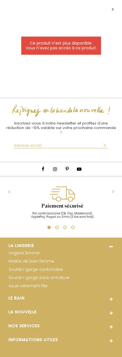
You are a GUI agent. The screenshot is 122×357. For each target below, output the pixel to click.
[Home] (61, 7)
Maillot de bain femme (31, 261)
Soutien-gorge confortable (36, 269)
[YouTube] (79, 169)
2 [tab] (57, 228)
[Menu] (10, 7)
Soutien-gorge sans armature (39, 277)
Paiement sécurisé (62, 206)
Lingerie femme (24, 253)
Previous (9, 192)
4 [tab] (73, 228)
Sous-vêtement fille (28, 286)
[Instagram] (55, 169)
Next (113, 192)
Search (22, 7)
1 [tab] (48, 227)
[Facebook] (43, 169)
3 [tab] (65, 228)
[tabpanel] (62, 205)
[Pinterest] (67, 169)
